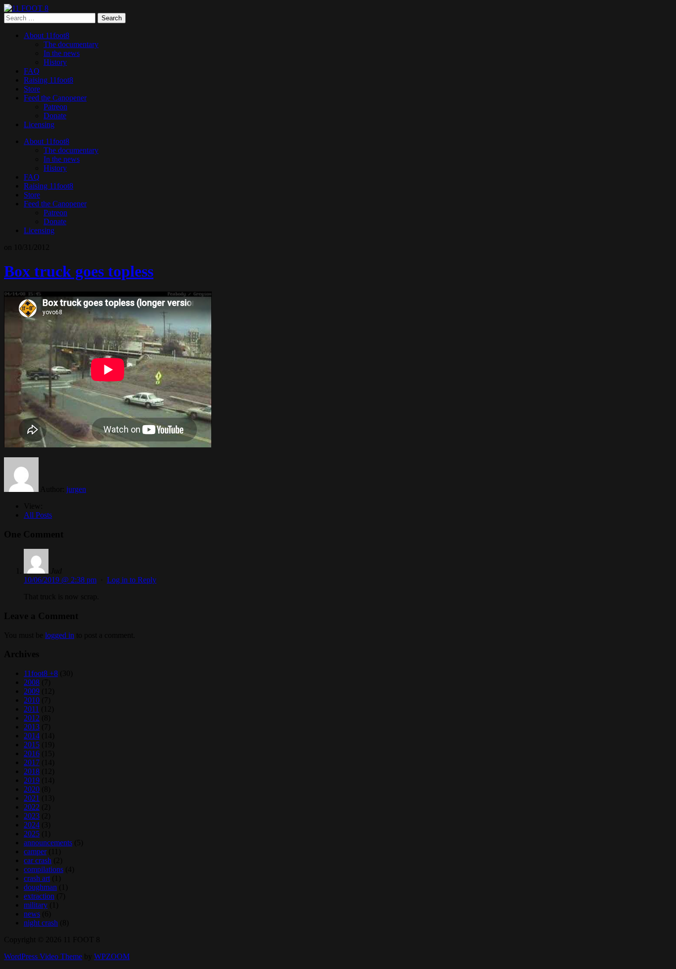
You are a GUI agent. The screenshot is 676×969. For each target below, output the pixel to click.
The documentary (71, 44)
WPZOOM (112, 956)
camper (35, 851)
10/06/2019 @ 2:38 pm (60, 580)
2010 (32, 700)
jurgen (76, 489)
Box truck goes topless (78, 271)
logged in (59, 635)
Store (32, 89)
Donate (55, 115)
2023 (32, 816)
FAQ (32, 71)
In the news (62, 53)
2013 (32, 727)
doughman (40, 887)
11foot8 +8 (41, 673)
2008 (32, 682)
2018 (32, 771)
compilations (43, 869)
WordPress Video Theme (43, 956)
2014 (32, 735)
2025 (32, 833)
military (36, 905)
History (55, 62)
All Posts (38, 515)
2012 (32, 718)
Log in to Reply (131, 580)
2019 (32, 780)
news (32, 914)
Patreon (55, 106)
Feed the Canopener (55, 98)
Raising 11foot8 (48, 80)
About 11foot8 (46, 35)
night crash (41, 923)
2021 (32, 798)
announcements (48, 842)
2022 (32, 807)
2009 (32, 691)
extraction (39, 896)
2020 (32, 789)
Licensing (39, 124)
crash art (37, 878)
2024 (32, 825)
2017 (32, 762)
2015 (32, 744)
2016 (32, 753)
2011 (31, 709)
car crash (37, 860)
